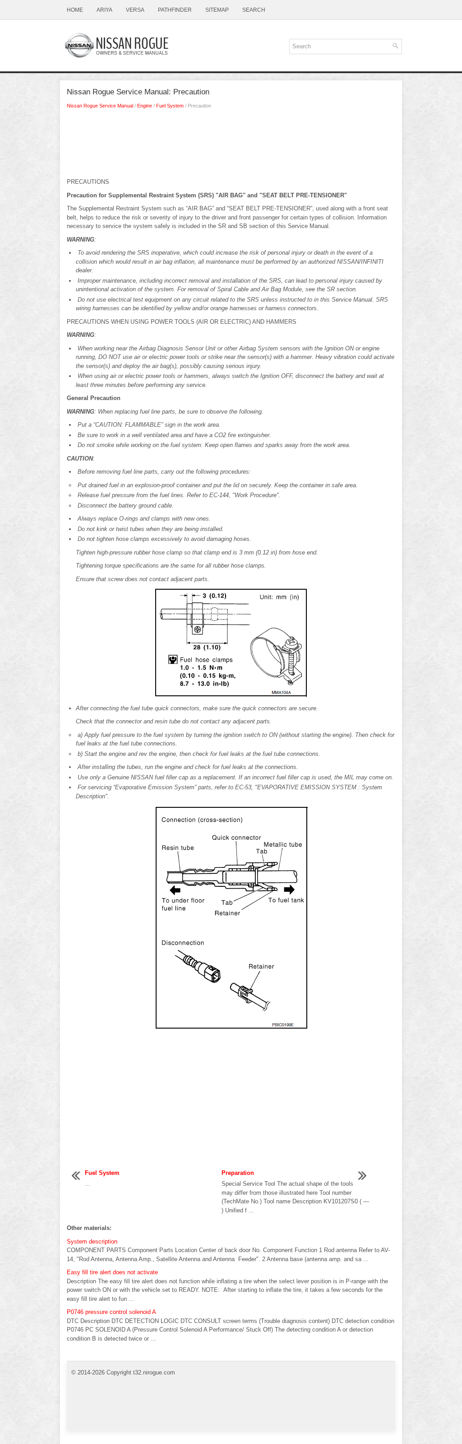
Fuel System (170, 105)
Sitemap (217, 10)
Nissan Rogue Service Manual (100, 105)
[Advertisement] (231, 146)
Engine (144, 105)
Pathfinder (175, 10)
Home (75, 10)
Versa (135, 10)
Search (253, 10)
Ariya (104, 10)
